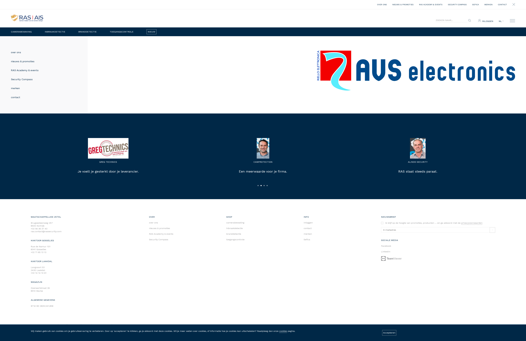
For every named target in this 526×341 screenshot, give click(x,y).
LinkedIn (385, 251)
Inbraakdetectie (55, 31)
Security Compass (457, 4)
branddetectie (233, 234)
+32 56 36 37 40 (39, 228)
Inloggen (487, 21)
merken (488, 4)
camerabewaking (235, 222)
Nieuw (151, 31)
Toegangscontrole (121, 31)
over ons (382, 4)
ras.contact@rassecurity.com (46, 231)
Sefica (475, 4)
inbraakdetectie (234, 228)
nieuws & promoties (403, 4)
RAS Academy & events (430, 4)
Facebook (386, 246)
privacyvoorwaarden (471, 223)
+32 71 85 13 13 (38, 252)
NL (500, 21)
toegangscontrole (235, 239)
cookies (283, 331)
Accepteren (389, 332)
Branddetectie (87, 31)
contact (502, 4)
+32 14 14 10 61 (38, 273)
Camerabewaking (21, 31)
